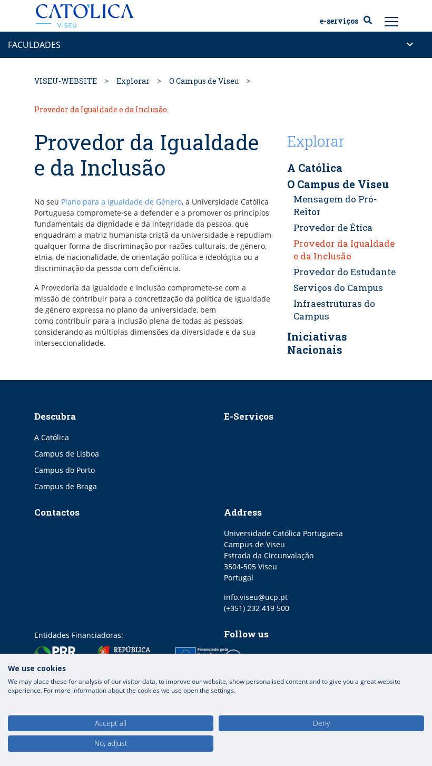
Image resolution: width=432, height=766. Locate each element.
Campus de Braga (65, 486)
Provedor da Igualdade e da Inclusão (344, 249)
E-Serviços (339, 21)
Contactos (57, 512)
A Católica (51, 437)
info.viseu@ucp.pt (256, 597)
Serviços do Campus (338, 288)
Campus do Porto (64, 470)
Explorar (133, 81)
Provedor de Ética (332, 227)
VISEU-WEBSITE (65, 81)
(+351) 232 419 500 (256, 608)
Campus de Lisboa (66, 454)
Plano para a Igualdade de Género (121, 202)
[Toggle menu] (391, 21)
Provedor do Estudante (344, 272)
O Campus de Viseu (204, 81)
